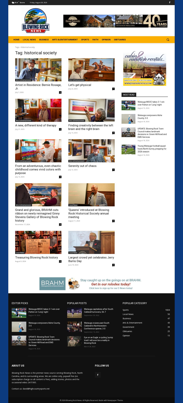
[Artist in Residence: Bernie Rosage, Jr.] (38, 69)
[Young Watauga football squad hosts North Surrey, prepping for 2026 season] (128, 149)
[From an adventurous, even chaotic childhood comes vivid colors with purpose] (38, 150)
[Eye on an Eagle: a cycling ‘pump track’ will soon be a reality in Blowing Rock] (74, 341)
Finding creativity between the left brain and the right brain (90, 127)
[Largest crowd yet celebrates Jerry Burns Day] (91, 242)
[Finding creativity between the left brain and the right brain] (91, 110)
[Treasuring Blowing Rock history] (38, 242)
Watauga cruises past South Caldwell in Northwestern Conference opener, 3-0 (96, 326)
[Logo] (36, 20)
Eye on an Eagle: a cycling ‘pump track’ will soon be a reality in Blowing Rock (98, 340)
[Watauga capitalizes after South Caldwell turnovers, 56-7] (74, 313)
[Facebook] (169, 2)
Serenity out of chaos (82, 166)
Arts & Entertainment (23, 80)
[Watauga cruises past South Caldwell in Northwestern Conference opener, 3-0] (74, 327)
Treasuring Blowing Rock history (36, 257)
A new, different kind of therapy (35, 125)
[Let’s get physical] (91, 69)
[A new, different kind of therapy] (38, 110)
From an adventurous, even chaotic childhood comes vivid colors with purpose (38, 169)
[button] (167, 39)
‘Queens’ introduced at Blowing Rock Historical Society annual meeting (88, 213)
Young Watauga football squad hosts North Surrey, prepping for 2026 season (152, 149)
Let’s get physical (79, 85)
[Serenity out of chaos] (91, 150)
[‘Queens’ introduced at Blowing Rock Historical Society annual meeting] (91, 194)
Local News (73, 205)
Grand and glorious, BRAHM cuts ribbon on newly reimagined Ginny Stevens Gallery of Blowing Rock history (37, 215)
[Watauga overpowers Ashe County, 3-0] (128, 119)
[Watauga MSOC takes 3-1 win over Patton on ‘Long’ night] (128, 105)
